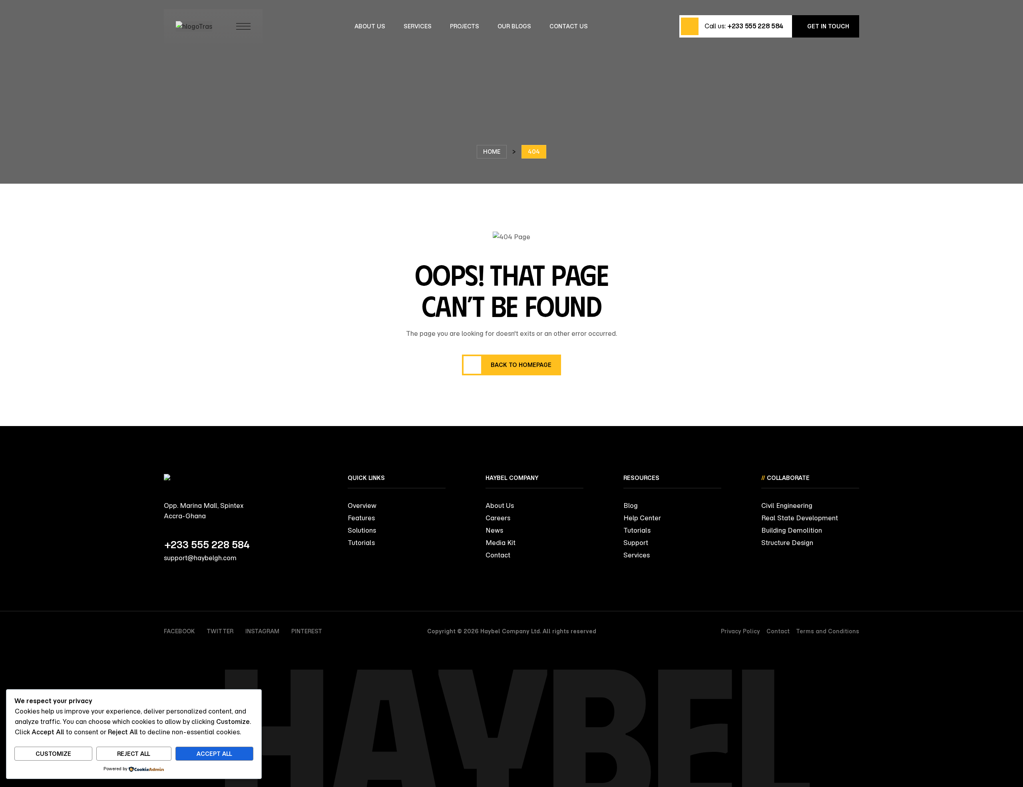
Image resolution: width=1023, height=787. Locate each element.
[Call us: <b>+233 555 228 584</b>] (690, 26)
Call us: (744, 26)
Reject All (133, 753)
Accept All (214, 753)
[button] (825, 26)
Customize (53, 753)
